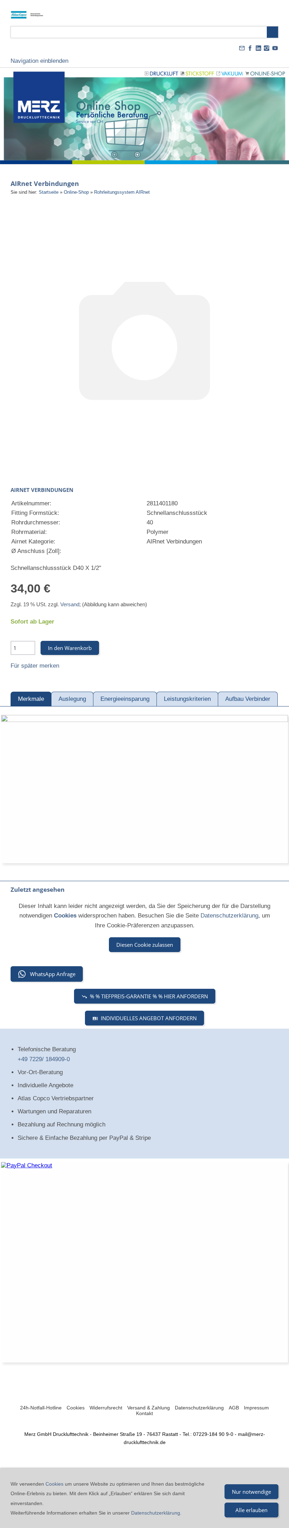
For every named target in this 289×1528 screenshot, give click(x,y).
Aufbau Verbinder (247, 699)
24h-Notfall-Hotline (41, 1407)
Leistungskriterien (187, 699)
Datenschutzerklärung (229, 915)
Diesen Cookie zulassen (144, 944)
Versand (69, 604)
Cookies (76, 1407)
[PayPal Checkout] (144, 1262)
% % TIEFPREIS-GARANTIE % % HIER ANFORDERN (149, 996)
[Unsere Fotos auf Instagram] (266, 48)
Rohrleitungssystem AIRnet (122, 192)
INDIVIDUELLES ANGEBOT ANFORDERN (149, 1018)
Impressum (256, 1407)
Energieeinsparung (124, 699)
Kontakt (144, 1413)
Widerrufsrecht (106, 1407)
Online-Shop (76, 192)
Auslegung (72, 699)
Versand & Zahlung (148, 1407)
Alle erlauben (251, 1510)
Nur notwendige (251, 1491)
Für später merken (35, 665)
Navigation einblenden (39, 61)
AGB (234, 1407)
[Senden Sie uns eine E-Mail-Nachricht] (241, 48)
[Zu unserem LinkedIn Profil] (258, 48)
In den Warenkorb (70, 647)
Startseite (49, 192)
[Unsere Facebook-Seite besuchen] (250, 48)
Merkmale (31, 699)
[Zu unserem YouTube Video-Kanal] (274, 48)
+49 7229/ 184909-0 (44, 1059)
